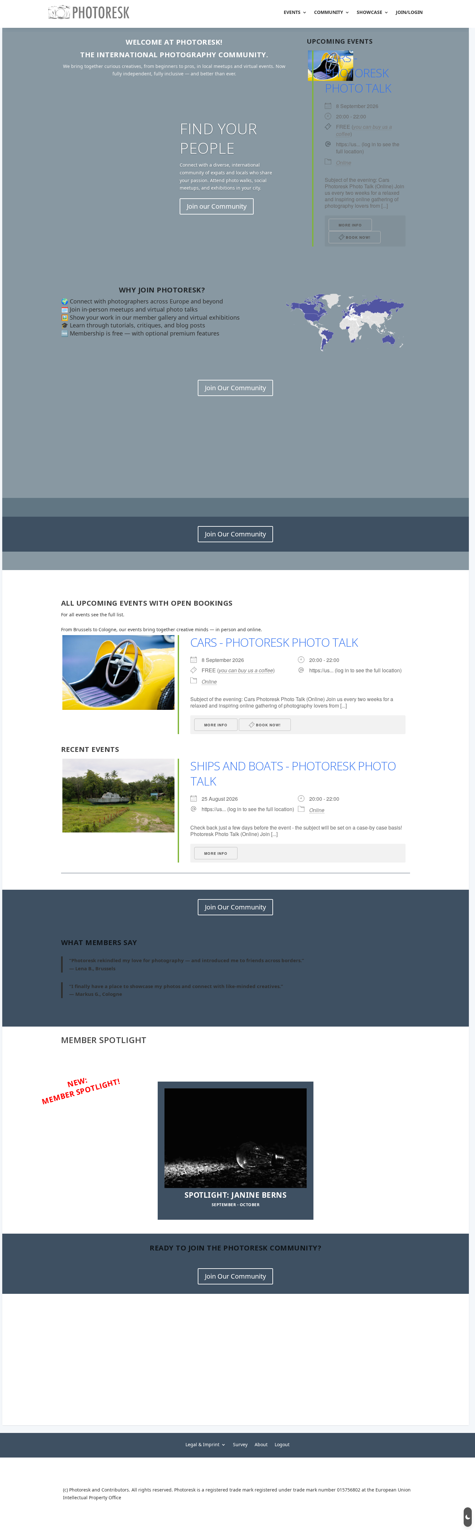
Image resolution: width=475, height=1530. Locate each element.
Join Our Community (235, 387)
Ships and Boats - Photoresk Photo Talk (293, 773)
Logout (282, 1444)
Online (343, 162)
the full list (111, 614)
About (261, 1444)
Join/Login (409, 12)
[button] (468, 1517)
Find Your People (218, 138)
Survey (240, 1444)
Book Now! (357, 237)
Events (292, 12)
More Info (350, 225)
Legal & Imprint (202, 1444)
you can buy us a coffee (364, 130)
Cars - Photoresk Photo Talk (358, 73)
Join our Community (217, 206)
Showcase (369, 12)
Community (328, 12)
